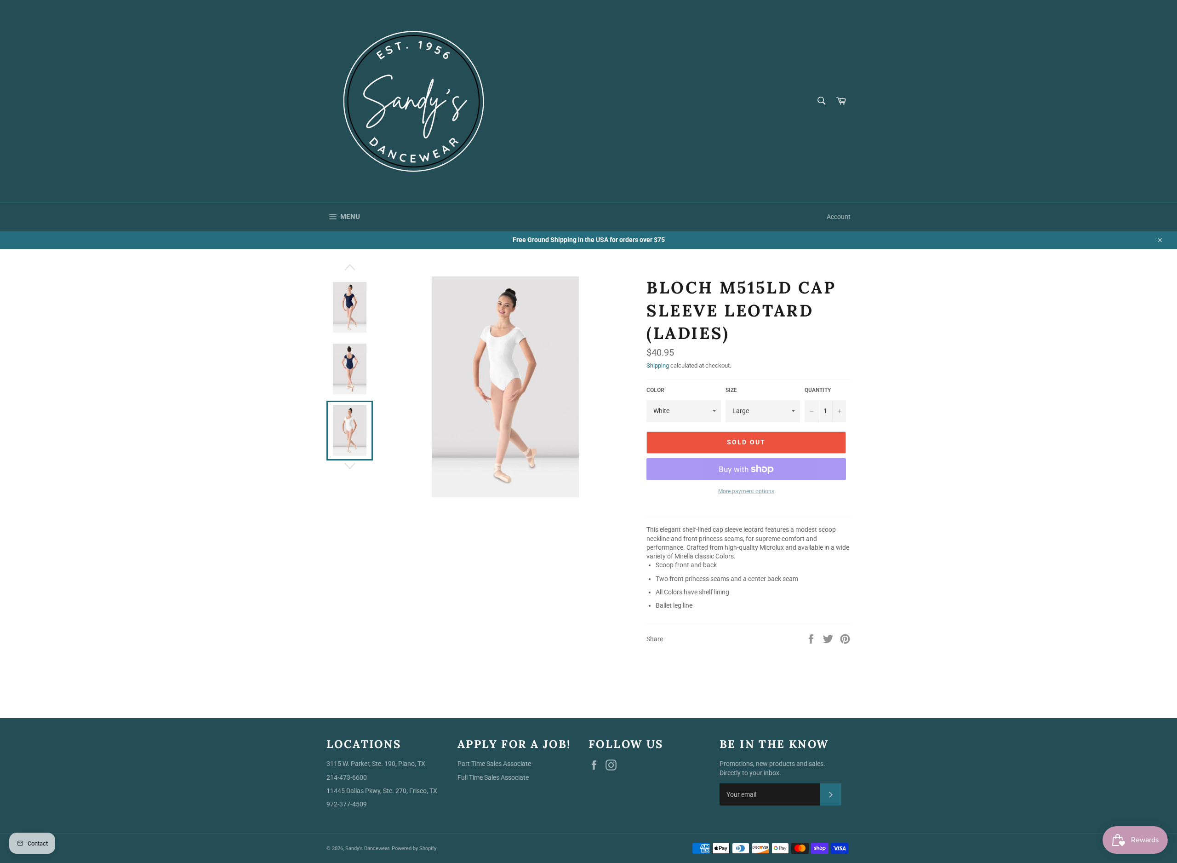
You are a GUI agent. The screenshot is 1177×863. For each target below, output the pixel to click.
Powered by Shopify (414, 848)
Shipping (657, 365)
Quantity (818, 390)
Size (731, 390)
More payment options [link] (746, 491)
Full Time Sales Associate (493, 777)
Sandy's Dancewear (367, 848)
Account (839, 216)
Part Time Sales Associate (494, 763)
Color (655, 390)
